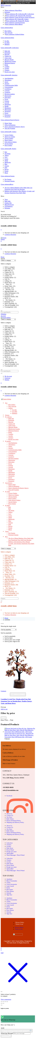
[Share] (5, 1001)
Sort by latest (8, 638)
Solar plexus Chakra (11, 142)
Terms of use (19, 924)
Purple (6, 171)
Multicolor (8, 162)
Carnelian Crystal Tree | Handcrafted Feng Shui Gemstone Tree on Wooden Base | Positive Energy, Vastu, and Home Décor (16, 701)
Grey (6, 157)
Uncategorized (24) (11, 307)
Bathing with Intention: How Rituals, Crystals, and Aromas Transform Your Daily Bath (21, 543)
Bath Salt (7, 51)
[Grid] (1, 623)
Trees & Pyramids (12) (12, 305)
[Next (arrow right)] (3, 1003)
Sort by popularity (10, 636)
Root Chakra (8, 145)
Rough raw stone (10, 72)
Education (8, 97)
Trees (6, 199)
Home (6, 618)
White (6, 160)
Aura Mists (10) (9, 269)
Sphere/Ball (9, 853)
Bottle (6, 65)
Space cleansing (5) (11, 303)
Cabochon (9, 843)
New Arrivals (8, 32)
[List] (3, 623)
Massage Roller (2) (10, 291)
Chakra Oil (8, 56)
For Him (7, 42)
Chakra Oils (8, 203)
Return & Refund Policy (13, 820)
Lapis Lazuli (10, 886)
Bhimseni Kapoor (10, 63)
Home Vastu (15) (10, 286)
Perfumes (7, 12)
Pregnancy (8, 115)
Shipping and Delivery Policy (15, 822)
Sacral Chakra (9, 143)
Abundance (8, 80)
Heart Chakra (8, 140)
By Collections (29, 14)
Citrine (8, 882)
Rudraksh (7, 52)
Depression (8, 96)
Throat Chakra (9, 138)
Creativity (7, 92)
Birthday (7, 44)
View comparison (6, 999)
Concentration (9, 87)
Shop (20, 10)
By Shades (26, 21)
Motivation (8, 109)
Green (6, 159)
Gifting (22, 34)
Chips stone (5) (9, 274)
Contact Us (9, 815)
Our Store (9, 817)
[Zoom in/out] (1, 1001)
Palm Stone (9, 848)
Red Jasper (9, 889)
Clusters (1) (8, 276)
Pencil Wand (10, 850)
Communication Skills (11, 85)
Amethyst (9, 879)
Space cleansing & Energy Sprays (15, 126)
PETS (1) (8, 298)
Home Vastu (8, 123)
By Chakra (25, 19)
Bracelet (7, 54)
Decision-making (10, 94)
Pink (6, 167)
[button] (1, 241)
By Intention (27, 15)
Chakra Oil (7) (9, 272)
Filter (4, 718)
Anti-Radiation (9, 78)
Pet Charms (8, 179)
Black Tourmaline (11, 881)
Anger (6, 82)
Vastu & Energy (30, 17)
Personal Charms (10, 181)
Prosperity (8, 116)
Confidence (8, 89)
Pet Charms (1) (10, 300)
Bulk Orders (10, 819)
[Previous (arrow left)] (1, 1003)
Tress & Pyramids (10, 128)
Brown (7, 169)
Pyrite (8, 888)
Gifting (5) (8, 281)
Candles (7, 66)
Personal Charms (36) (11, 296)
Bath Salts (7, 201)
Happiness (8, 104)
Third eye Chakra (10, 136)
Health (6, 106)
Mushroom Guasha (10, 61)
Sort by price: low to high (12, 640)
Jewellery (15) (9, 288)
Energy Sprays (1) (10, 277)
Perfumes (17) (9, 295)
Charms (22, 22)
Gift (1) (7, 279)
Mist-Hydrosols (9, 204)
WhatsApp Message (7, 1033)
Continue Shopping (10, 234)
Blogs (21, 24)
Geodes (7, 68)
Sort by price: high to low (12, 641)
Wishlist (7, 379)
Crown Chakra (9, 135)
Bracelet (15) (9, 289)
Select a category (10, 267)
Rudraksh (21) (9, 302)
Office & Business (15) (12, 293)
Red (6, 152)
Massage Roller (9, 59)
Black (6, 173)
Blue (6, 164)
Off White (7, 153)
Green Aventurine (11, 884)
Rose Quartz (10, 891)
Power (6, 113)
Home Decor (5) (10, 282)
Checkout (7, 378)
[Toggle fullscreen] (3, 1001)
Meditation (8, 108)
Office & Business (10, 125)
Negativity (8, 111)
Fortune (7, 101)
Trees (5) (8, 284)
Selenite (8, 893)
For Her (7, 41)
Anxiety (7, 83)
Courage (7, 90)
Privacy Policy (20, 922)
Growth (7, 102)
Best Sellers (8, 31)
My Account (8, 376)
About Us (9, 813)
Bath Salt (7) (9, 270)
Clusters (7, 70)
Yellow (7, 155)
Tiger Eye (9, 895)
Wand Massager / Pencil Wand (15, 855)
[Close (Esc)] (7, 1001)
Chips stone (8, 58)
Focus (6, 99)
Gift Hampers (9, 206)
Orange (7, 166)
